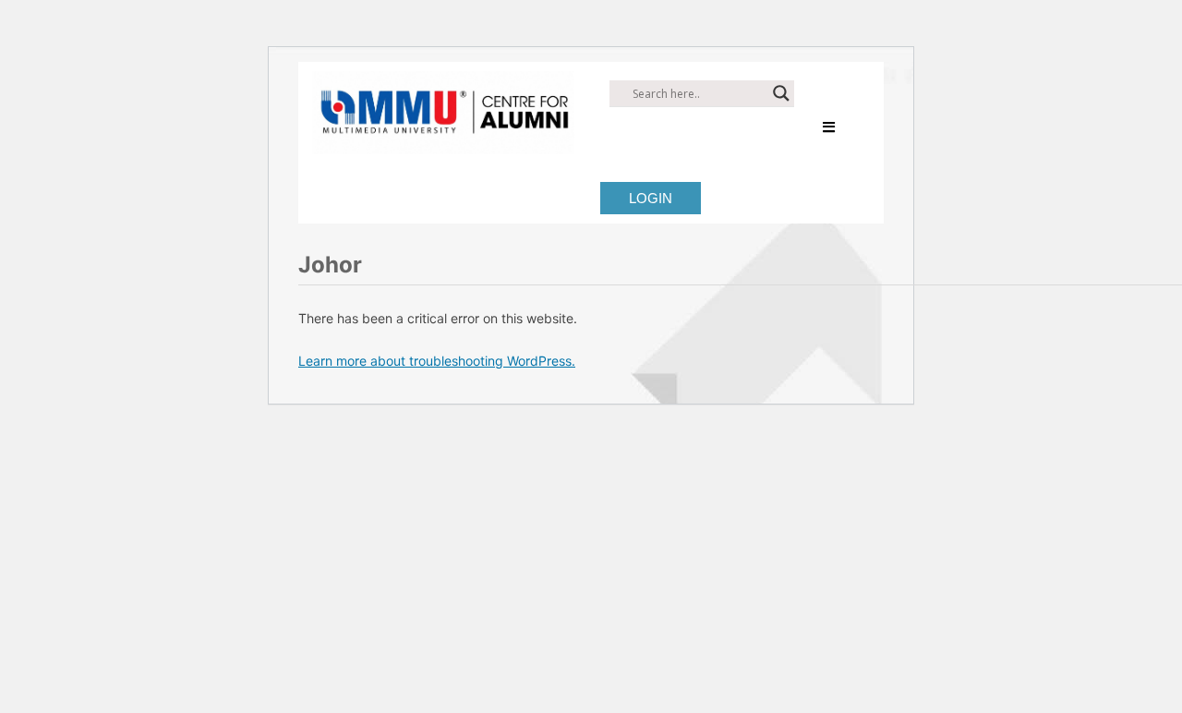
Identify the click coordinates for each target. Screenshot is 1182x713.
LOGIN (650, 198)
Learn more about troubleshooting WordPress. (436, 361)
